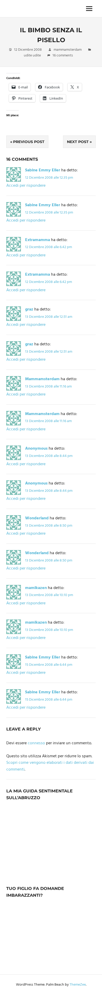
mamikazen (36, 588)
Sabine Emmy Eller (42, 170)
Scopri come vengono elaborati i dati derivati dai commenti (50, 766)
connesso (36, 743)
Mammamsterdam (42, 379)
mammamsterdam (68, 50)
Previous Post (28, 141)
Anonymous (36, 448)
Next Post (78, 141)
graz (29, 309)
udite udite (32, 56)
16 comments (63, 56)
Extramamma (37, 240)
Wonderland (37, 518)
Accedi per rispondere (26, 185)
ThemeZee (78, 985)
